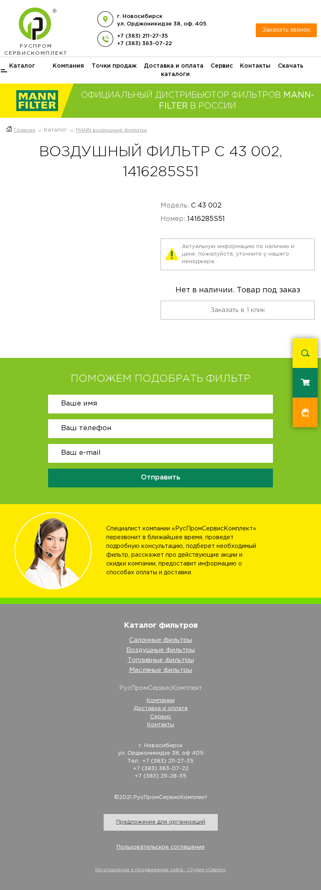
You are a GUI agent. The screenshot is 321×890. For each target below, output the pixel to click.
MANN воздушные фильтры (111, 130)
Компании (161, 700)
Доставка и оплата (174, 65)
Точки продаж (114, 65)
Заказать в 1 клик (238, 310)
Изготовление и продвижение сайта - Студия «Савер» (160, 870)
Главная (24, 130)
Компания (68, 65)
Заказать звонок (286, 30)
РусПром (35, 50)
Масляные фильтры (160, 670)
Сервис (222, 65)
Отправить (161, 477)
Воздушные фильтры (160, 650)
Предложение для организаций (160, 822)
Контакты (255, 65)
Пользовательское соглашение (161, 847)
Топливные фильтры (160, 660)
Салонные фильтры (160, 640)
